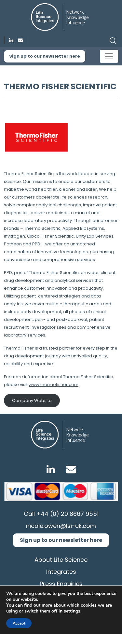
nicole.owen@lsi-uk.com (61, 526)
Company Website (32, 400)
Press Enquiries (61, 584)
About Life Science (61, 560)
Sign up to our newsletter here (44, 56)
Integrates (61, 572)
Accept (19, 623)
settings (72, 611)
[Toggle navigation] (109, 56)
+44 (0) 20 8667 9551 (67, 514)
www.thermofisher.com (53, 384)
